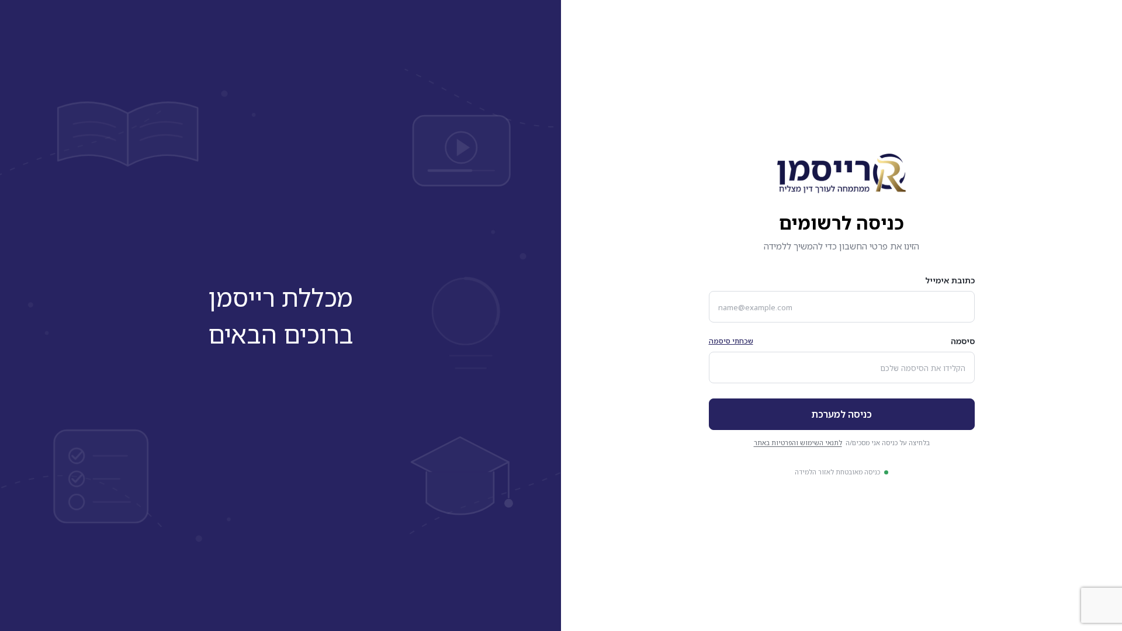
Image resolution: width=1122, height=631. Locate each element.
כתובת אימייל (950, 280)
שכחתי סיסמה (731, 341)
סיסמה (963, 340)
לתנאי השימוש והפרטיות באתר (798, 442)
